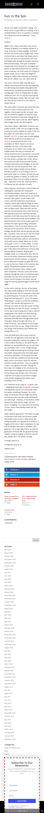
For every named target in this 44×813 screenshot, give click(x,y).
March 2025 (8, 553)
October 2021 (9, 680)
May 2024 (7, 579)
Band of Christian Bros (12, 748)
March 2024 (8, 586)
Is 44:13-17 (17, 244)
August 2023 (8, 608)
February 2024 (9, 589)
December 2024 (9, 559)
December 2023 (9, 595)
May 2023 (7, 618)
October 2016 (9, 716)
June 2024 (7, 576)
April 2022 (7, 661)
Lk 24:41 (23, 348)
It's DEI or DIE (9, 510)
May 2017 (7, 703)
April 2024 (7, 582)
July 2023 (7, 612)
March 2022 (8, 664)
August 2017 (8, 693)
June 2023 (7, 615)
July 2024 (7, 572)
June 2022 (7, 654)
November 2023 (10, 599)
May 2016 (7, 723)
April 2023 (7, 622)
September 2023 (10, 605)
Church (6, 754)
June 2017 (7, 700)
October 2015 (9, 736)
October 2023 (9, 602)
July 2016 (7, 720)
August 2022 (8, 648)
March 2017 (8, 710)
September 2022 (10, 644)
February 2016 (9, 733)
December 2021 (9, 674)
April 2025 (7, 550)
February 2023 (9, 628)
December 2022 (9, 635)
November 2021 (10, 677)
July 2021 (7, 690)
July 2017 (7, 697)
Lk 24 (16, 331)
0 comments (32, 20)
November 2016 (10, 713)
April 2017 (7, 707)
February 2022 (9, 667)
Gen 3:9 (19, 95)
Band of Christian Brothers (19, 459)
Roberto (9, 20)
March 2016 (8, 729)
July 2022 (7, 651)
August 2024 (8, 569)
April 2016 (7, 726)
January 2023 (8, 631)
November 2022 (10, 638)
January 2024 (8, 592)
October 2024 (9, 566)
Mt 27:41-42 (15, 136)
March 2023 (8, 625)
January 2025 (8, 556)
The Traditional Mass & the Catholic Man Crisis (29, 498)
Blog (25, 20)
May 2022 (7, 657)
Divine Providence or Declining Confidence (11, 497)
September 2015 (10, 739)
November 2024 (10, 563)
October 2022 (9, 641)
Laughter (30, 385)
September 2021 (10, 684)
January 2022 (8, 671)
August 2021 (8, 687)
